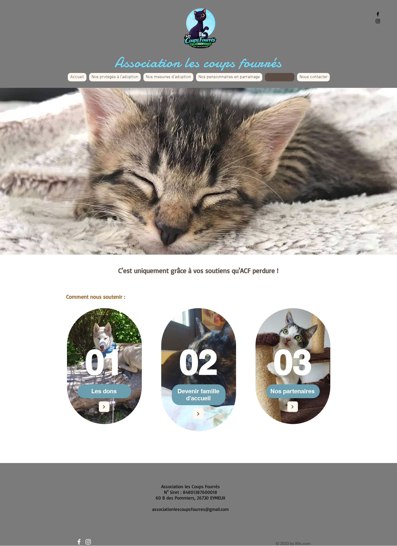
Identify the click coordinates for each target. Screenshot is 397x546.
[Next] (104, 406)
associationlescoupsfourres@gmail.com (190, 509)
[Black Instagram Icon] (378, 21)
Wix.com (303, 543)
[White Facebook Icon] (79, 541)
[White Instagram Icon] (88, 541)
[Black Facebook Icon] (378, 14)
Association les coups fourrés (198, 62)
